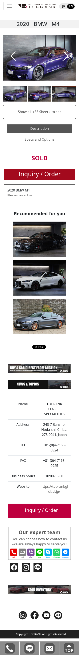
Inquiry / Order (39, 174)
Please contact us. (20, 195)
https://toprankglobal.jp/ (54, 489)
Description (39, 128)
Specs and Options (39, 139)
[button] (13, 56)
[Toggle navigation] (9, 6)
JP (63, 6)
